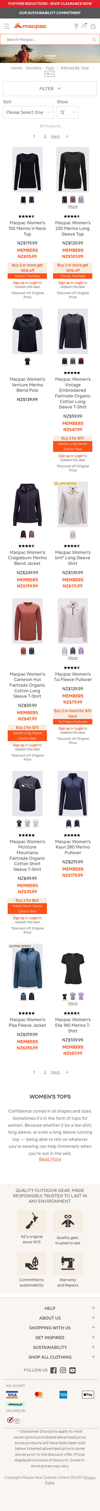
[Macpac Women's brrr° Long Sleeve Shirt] (73, 504)
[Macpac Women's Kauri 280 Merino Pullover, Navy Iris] (69, 823)
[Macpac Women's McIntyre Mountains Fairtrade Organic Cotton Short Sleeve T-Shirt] (27, 793)
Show (62, 101)
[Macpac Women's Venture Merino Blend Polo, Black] (27, 361)
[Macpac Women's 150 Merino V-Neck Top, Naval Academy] (31, 199)
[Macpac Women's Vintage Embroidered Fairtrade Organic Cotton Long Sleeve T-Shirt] (73, 331)
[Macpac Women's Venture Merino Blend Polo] (27, 331)
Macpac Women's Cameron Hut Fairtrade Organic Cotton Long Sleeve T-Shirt (27, 685)
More (72, 206)
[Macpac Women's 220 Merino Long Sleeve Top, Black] (64, 199)
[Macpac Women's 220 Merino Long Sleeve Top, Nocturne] (73, 199)
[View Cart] (93, 25)
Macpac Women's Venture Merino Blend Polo (27, 385)
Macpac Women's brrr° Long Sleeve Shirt (73, 558)
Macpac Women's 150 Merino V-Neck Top (27, 228)
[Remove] (52, 74)
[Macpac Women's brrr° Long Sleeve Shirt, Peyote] (73, 534)
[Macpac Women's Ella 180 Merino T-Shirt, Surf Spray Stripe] (73, 996)
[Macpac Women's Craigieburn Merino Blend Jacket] (27, 504)
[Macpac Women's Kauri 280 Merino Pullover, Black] (77, 823)
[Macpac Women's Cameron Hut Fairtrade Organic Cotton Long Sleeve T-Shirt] (27, 620)
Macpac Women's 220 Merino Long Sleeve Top (73, 228)
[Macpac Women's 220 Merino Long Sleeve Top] (72, 169)
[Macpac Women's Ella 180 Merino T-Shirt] (73, 966)
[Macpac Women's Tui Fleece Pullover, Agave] (73, 651)
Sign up (19, 282)
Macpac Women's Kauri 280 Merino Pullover (73, 847)
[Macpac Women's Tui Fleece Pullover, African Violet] (81, 651)
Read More (50, 1159)
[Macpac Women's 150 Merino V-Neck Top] (27, 169)
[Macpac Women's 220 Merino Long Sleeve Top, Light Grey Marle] (81, 199)
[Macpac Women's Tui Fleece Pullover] (73, 620)
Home (16, 68)
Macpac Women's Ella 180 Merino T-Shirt (73, 1025)
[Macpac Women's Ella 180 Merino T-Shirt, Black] (64, 996)
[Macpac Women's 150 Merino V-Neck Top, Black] (23, 199)
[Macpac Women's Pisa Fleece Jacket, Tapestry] (23, 996)
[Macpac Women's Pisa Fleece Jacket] (27, 966)
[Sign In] (84, 26)
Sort (7, 101)
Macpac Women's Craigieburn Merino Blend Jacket (27, 558)
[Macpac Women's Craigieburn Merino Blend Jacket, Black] (23, 534)
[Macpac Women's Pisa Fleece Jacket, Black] (31, 996)
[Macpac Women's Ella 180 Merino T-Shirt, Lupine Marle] (81, 996)
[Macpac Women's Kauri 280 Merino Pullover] (73, 793)
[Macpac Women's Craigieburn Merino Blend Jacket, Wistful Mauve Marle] (31, 534)
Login (33, 282)
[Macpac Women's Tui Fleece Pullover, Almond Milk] (64, 651)
